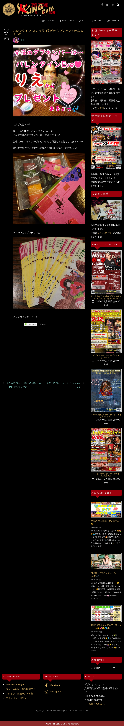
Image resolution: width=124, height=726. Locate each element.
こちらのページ (104, 232)
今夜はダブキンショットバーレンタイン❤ (63, 385)
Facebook (55, 685)
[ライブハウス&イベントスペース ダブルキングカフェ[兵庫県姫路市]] (28, 15)
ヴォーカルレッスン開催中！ (20, 689)
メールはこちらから (94, 703)
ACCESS (97, 20)
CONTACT (114, 20)
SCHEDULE (49, 20)
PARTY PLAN (68, 20)
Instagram (55, 691)
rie (23, 40)
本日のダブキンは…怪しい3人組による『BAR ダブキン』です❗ (24, 385)
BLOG (84, 20)
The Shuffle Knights (16, 684)
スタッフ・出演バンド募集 (19, 693)
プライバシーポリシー (17, 698)
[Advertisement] (43, 358)
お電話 (100, 108)
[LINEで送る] (30, 324)
